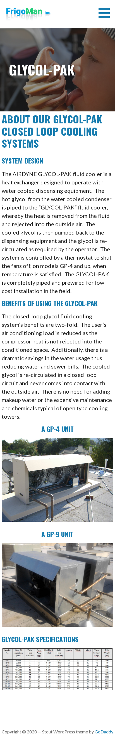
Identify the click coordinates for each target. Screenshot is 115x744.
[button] (106, 13)
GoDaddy (104, 731)
